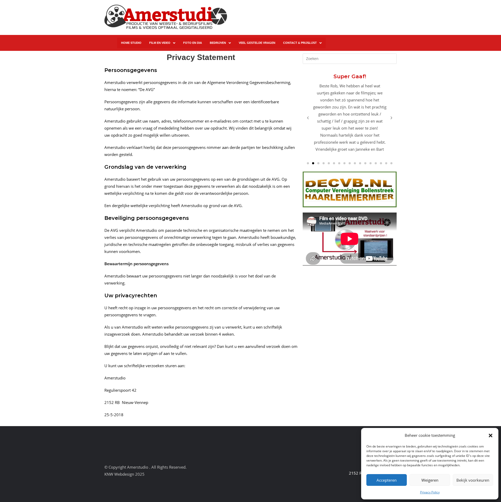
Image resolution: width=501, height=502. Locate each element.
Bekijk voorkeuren (472, 480)
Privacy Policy (430, 492)
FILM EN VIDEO (159, 42)
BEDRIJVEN (218, 42)
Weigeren (429, 480)
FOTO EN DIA (192, 42)
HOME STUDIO (131, 42)
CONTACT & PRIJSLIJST (300, 42)
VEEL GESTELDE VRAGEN (257, 42)
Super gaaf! (349, 76)
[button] (490, 435)
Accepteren (387, 480)
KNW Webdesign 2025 (124, 474)
